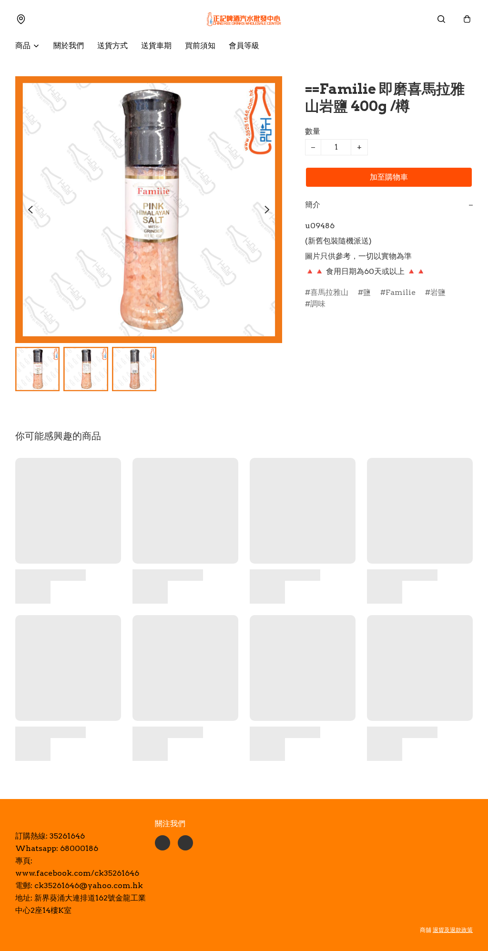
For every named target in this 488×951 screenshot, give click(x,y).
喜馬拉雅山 (329, 292)
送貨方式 (112, 45)
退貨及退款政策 (453, 929)
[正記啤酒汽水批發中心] (244, 19)
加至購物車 (389, 177)
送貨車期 (156, 45)
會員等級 (244, 45)
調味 (317, 303)
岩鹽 (438, 292)
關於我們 (68, 45)
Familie (401, 292)
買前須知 (200, 45)
